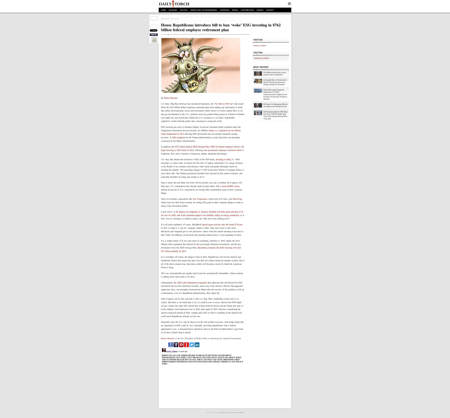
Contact (270, 10)
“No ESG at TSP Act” (224, 103)
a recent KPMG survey (230, 186)
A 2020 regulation (177, 137)
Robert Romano (171, 97)
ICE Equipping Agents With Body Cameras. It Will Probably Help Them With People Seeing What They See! (275, 115)
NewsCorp (237, 198)
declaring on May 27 (225, 159)
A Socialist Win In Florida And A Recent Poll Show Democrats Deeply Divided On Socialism (275, 82)
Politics (184, 10)
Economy (173, 10)
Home (163, 10)
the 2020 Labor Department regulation (190, 282)
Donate (260, 10)
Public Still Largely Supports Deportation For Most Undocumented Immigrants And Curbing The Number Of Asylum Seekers (275, 94)
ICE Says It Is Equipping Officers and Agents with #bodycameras (275, 105)
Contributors (247, 10)
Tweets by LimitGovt (259, 45)
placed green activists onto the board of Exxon (222, 224)
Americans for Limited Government (232, 412)
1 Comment (176, 18)
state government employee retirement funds (222, 150)
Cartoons (224, 10)
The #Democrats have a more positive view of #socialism (274, 73)
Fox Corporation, (200, 198)
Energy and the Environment (203, 10)
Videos (235, 10)
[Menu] (289, 4)
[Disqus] (203, 376)
